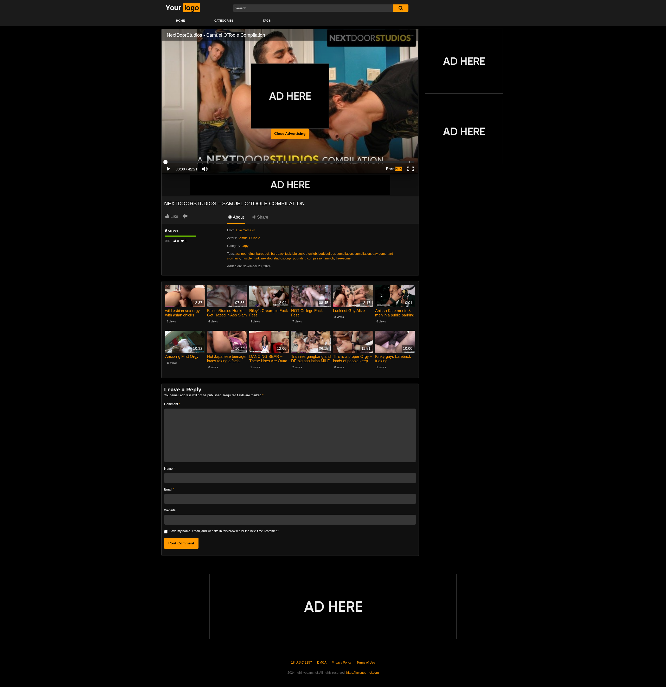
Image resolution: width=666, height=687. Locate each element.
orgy (288, 258)
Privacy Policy (341, 662)
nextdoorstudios (272, 258)
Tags (267, 20)
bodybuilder (326, 254)
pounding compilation (308, 258)
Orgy (245, 246)
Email (169, 489)
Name (169, 468)
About (238, 217)
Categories (223, 20)
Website (170, 510)
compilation (345, 254)
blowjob (311, 254)
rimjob (329, 258)
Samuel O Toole (249, 238)
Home (180, 20)
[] (400, 8)
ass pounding (245, 254)
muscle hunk (251, 258)
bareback (263, 254)
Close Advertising (290, 133)
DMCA (321, 662)
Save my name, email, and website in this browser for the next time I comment (223, 531)
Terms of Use (366, 662)
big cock (298, 254)
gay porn (379, 254)
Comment (172, 404)
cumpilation (363, 254)
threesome (343, 258)
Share (262, 217)
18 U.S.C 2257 (301, 662)
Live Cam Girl (245, 230)
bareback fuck (281, 254)
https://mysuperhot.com (362, 673)
